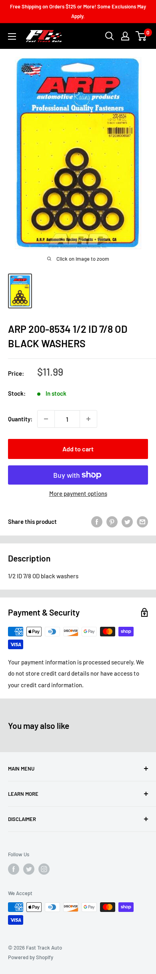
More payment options (78, 493)
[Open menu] (12, 36)
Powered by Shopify (30, 957)
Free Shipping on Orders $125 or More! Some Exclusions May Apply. (78, 11)
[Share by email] (142, 521)
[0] (141, 36)
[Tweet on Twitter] (127, 521)
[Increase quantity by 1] (88, 419)
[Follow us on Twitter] (28, 869)
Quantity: (20, 419)
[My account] (125, 36)
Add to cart (78, 449)
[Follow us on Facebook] (13, 869)
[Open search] (109, 36)
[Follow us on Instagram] (44, 869)
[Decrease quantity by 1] (46, 419)
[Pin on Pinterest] (112, 521)
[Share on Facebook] (96, 521)
